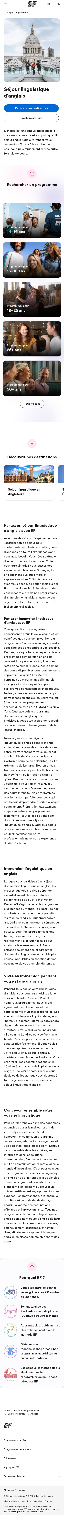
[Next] (58, 507)
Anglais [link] (34, 1413)
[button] (5, 4)
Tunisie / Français (16, 1490)
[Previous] (52, 507)
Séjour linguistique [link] (17, 1413)
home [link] (7, 1410)
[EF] (32, 4)
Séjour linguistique (17, 12)
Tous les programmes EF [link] (26, 1410)
